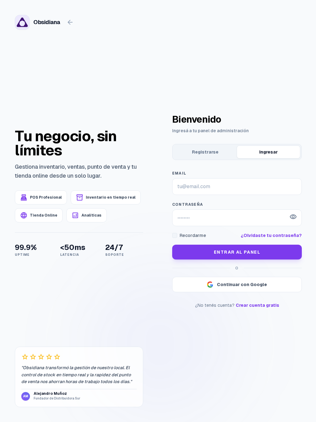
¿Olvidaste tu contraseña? (271, 235)
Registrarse (205, 152)
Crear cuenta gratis (257, 305)
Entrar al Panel (237, 252)
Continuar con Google (242, 284)
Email (179, 173)
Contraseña (187, 204)
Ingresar (268, 152)
